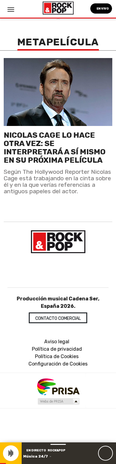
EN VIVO (102, 8)
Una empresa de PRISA (58, 386)
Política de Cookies (57, 356)
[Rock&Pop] (58, 242)
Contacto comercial (58, 318)
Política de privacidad (57, 349)
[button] (3, 463)
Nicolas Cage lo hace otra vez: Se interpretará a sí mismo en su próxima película (54, 148)
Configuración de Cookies (58, 364)
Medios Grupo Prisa (58, 401)
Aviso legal (56, 342)
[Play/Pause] (105, 453)
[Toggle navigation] (11, 9)
